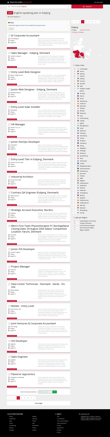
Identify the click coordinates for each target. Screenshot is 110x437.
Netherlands (35, 425)
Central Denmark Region (87, 225)
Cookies (59, 425)
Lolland (82, 163)
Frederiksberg (84, 118)
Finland (34, 421)
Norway (11, 428)
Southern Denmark (85, 30)
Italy (33, 423)
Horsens (82, 81)
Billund (82, 91)
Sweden (34, 430)
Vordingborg (84, 193)
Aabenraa (83, 131)
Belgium (34, 416)
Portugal (11, 430)
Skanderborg (84, 156)
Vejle (81, 86)
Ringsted (82, 198)
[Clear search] (68, 6)
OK (54, 392)
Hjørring (82, 205)
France (11, 423)
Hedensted (83, 185)
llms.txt (59, 432)
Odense (82, 76)
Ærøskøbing (83, 210)
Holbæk (82, 176)
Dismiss (11, 28)
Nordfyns (83, 141)
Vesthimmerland (85, 169)
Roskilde (82, 84)
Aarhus (82, 71)
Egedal (82, 123)
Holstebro (83, 133)
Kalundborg (83, 136)
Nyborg (82, 195)
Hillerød (82, 108)
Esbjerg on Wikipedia (78, 32)
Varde (81, 128)
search (88, 6)
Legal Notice (60, 428)
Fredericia (83, 103)
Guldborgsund (84, 203)
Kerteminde (83, 161)
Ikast (81, 116)
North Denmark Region (87, 228)
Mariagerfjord (84, 126)
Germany (34, 418)
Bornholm (83, 173)
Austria (11, 416)
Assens (82, 96)
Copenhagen (84, 69)
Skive (81, 158)
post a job (100, 2)
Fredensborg (84, 171)
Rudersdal (83, 113)
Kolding (82, 78)
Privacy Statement (61, 423)
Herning (82, 93)
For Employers (61, 418)
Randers (82, 111)
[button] (14, 17)
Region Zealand (84, 230)
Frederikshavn (84, 183)
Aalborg (82, 74)
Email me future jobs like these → (29, 392)
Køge (81, 178)
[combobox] (41, 6)
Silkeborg (83, 153)
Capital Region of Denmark (88, 221)
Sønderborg (83, 101)
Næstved (82, 208)
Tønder (82, 138)
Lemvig (82, 213)
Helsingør (83, 151)
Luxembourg (12, 425)
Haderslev (83, 190)
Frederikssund (84, 200)
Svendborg (83, 143)
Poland (34, 428)
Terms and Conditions (62, 421)
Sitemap (59, 430)
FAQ (58, 416)
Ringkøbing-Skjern (85, 166)
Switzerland (12, 418)
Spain (10, 421)
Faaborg (82, 188)
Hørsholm (83, 106)
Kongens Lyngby (85, 88)
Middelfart (83, 148)
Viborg (82, 146)
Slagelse (82, 181)
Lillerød (82, 121)
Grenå (82, 98)
